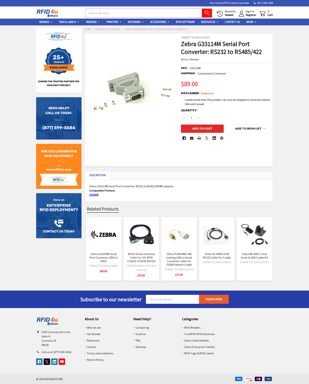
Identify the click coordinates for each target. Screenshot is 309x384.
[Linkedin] (214, 138)
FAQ (138, 340)
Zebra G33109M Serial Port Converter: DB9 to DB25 (104, 257)
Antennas (134, 22)
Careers (91, 347)
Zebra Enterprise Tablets (199, 347)
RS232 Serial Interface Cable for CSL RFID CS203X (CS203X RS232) (141, 257)
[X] (206, 138)
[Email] (191, 138)
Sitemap (141, 347)
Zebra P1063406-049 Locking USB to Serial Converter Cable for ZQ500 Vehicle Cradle (179, 259)
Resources (208, 22)
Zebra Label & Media (196, 340)
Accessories (158, 22)
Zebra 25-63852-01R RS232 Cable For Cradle (217, 255)
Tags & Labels (67, 22)
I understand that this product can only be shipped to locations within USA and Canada (227, 102)
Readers (91, 22)
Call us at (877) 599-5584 (56, 352)
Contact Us (232, 22)
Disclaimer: (197, 93)
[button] (248, 129)
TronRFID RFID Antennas (199, 334)
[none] (132, 95)
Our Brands (93, 334)
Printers (112, 22)
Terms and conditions (100, 353)
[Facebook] (184, 138)
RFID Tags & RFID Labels (199, 353)
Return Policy (95, 359)
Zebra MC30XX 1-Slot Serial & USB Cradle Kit (254, 255)
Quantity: (189, 110)
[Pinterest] (222, 138)
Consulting (142, 327)
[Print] (199, 138)
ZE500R (94, 195)
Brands (44, 22)
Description (97, 175)
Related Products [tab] (103, 209)
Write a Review (190, 59)
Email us (141, 334)
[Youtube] (62, 361)
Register (251, 15)
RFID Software (185, 22)
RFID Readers (192, 327)
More (249, 22)
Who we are (94, 327)
